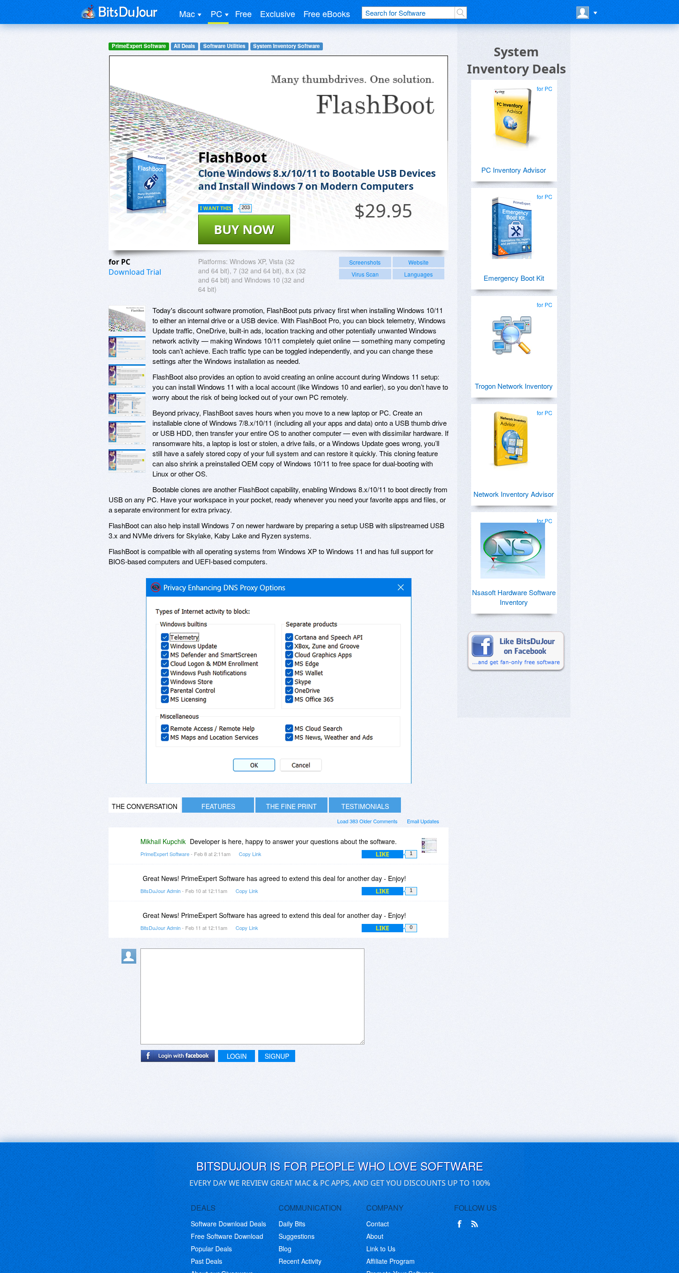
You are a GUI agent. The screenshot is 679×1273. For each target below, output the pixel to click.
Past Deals (206, 1261)
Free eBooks (326, 13)
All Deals (184, 45)
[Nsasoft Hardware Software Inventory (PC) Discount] (512, 547)
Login (237, 1056)
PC (216, 13)
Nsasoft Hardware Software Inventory (514, 597)
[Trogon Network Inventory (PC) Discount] (512, 331)
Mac (187, 13)
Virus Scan (365, 274)
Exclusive (277, 13)
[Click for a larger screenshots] (279, 780)
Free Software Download (227, 1236)
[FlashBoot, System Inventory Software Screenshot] (127, 376)
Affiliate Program (390, 1261)
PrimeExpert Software (139, 45)
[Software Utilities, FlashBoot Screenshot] (127, 461)
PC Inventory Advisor (513, 170)
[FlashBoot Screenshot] (127, 318)
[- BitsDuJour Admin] (431, 885)
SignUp (277, 1056)
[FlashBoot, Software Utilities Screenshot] (127, 404)
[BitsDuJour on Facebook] (461, 1224)
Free (243, 13)
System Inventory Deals (516, 60)
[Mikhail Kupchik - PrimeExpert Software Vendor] (431, 848)
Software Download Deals (228, 1223)
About (374, 1236)
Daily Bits (292, 1223)
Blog (285, 1248)
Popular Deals (211, 1248)
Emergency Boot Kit (514, 278)
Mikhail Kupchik (163, 841)
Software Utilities (224, 45)
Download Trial (135, 272)
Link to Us (380, 1248)
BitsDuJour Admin (160, 890)
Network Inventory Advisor (513, 494)
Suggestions (297, 1236)
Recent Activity (300, 1261)
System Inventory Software (286, 45)
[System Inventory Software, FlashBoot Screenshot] (127, 433)
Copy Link (250, 853)
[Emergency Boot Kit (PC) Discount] (512, 223)
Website (418, 262)
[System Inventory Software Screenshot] (127, 348)
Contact (377, 1223)
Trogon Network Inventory (514, 386)
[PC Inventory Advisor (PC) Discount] (512, 115)
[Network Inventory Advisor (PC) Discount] (512, 439)
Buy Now (244, 229)
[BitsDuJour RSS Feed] (476, 1224)
